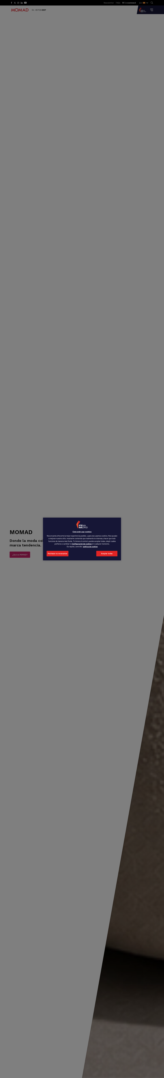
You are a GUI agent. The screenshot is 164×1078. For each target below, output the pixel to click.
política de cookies (90, 546)
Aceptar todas (107, 554)
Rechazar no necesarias (57, 554)
